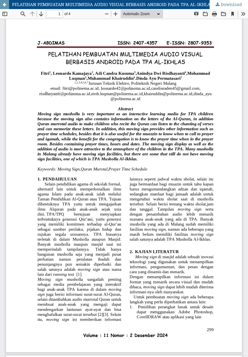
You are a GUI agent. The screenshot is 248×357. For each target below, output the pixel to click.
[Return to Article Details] (4, 4)
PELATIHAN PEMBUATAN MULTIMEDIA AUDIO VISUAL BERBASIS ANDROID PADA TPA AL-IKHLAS (112, 4)
